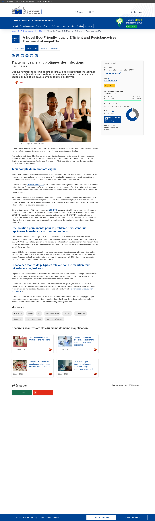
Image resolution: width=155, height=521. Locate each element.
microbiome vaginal (33, 319)
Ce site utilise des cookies (26, 517)
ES (22, 55)
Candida (67, 313)
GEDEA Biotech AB (34, 185)
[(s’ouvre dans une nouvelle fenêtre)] (29, 10)
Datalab (80, 26)
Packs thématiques (27, 26)
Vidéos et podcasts (59, 26)
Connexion (81, 12)
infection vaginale (52, 313)
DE (13, 55)
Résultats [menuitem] (54, 48)
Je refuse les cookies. (133, 517)
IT (31, 55)
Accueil (15, 26)
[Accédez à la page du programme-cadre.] (16, 39)
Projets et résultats (43, 26)
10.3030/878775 (109, 81)
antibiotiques (80, 313)
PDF (44, 392)
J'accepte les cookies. (101, 517)
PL (36, 55)
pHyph (30, 313)
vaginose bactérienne (54, 319)
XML (23, 392)
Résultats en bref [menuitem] (31, 48)
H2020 (40, 31)
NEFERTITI (52, 210)
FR (27, 55)
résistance (17, 319)
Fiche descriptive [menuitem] (18, 48)
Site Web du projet (112, 73)
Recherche (88, 26)
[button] (92, 12)
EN (18, 55)
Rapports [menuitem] (44, 48)
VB (39, 313)
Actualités (71, 26)
